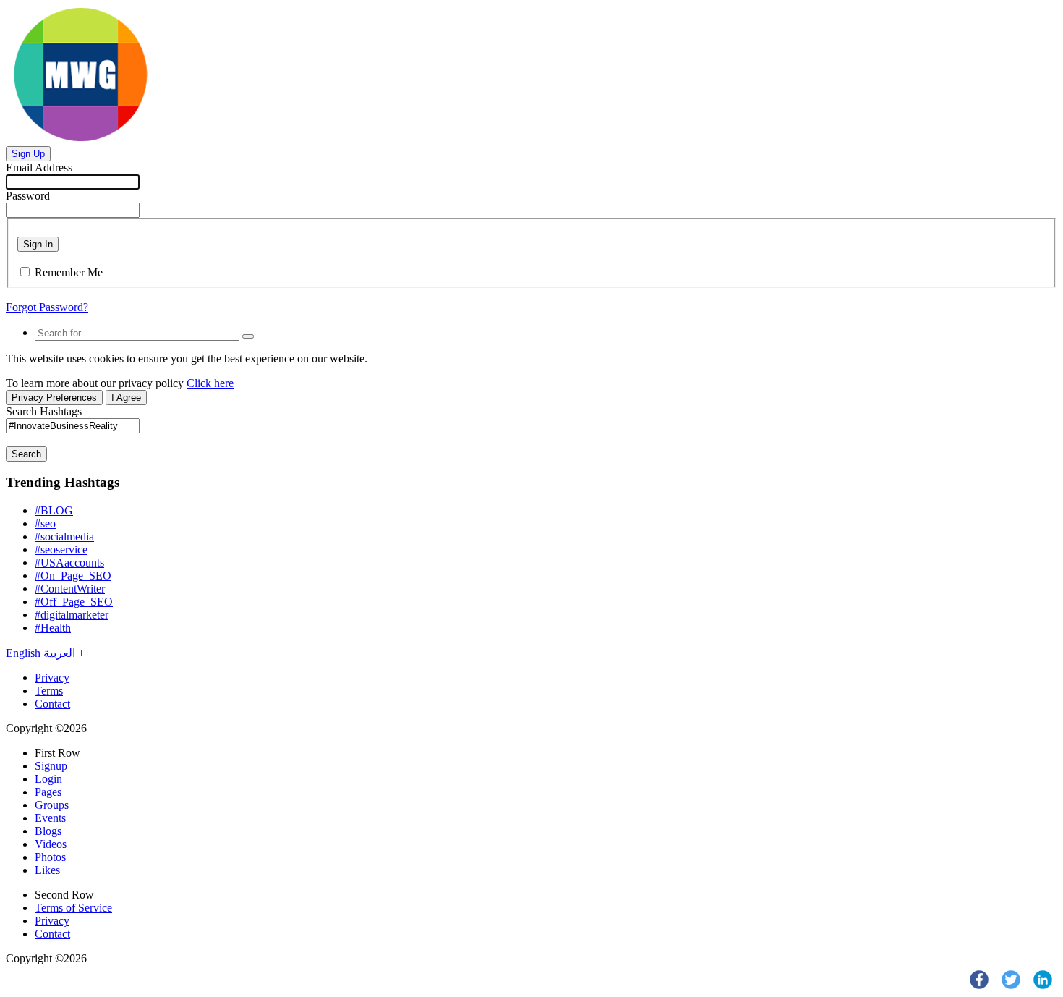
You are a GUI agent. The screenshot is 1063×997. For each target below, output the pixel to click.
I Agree (126, 397)
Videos (51, 844)
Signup (51, 766)
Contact (52, 703)
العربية (59, 653)
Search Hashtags (44, 411)
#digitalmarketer (71, 614)
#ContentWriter (70, 588)
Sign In (38, 244)
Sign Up (28, 153)
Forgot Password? (47, 307)
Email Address (39, 167)
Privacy (52, 677)
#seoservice (61, 549)
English (24, 653)
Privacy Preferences (54, 397)
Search (26, 454)
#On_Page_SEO (73, 575)
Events (50, 818)
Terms (49, 690)
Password (28, 196)
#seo (45, 523)
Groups (52, 805)
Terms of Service (73, 907)
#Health (53, 627)
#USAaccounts (69, 562)
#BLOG (54, 510)
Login (48, 779)
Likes (47, 870)
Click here (210, 383)
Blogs (48, 831)
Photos (50, 857)
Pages (48, 792)
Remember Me (69, 272)
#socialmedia (64, 536)
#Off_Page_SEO (74, 601)
